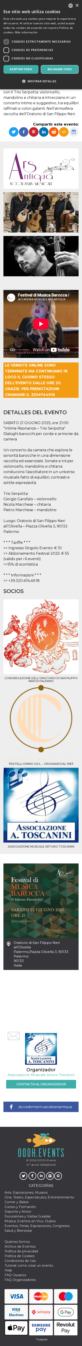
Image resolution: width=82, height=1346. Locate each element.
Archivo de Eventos (20, 1246)
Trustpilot (41, 1339)
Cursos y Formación (20, 1207)
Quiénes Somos (17, 1242)
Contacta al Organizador (41, 1084)
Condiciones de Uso (20, 1261)
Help (8, 1270)
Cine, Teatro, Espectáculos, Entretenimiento (39, 1197)
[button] (41, 81)
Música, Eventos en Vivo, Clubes (30, 1221)
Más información (26, 32)
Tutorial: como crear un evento (29, 1265)
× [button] (77, 5)
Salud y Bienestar (18, 1231)
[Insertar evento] (64, 132)
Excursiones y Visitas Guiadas (28, 1216)
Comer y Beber (17, 1202)
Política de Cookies (20, 1256)
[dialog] (41, 44)
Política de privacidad (21, 1251)
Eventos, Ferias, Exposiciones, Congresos (37, 1226)
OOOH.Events (46, 1160)
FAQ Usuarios (15, 1275)
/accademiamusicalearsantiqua (45, 1107)
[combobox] (70, 5)
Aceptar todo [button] (21, 69)
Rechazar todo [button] (60, 69)
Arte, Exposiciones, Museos (26, 1193)
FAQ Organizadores (20, 1280)
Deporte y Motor (18, 1212)
